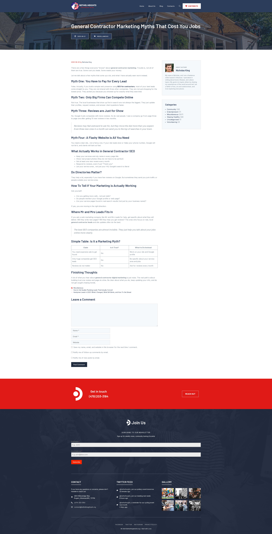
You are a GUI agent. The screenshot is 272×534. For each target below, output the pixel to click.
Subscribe (76, 462)
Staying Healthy (173, 117)
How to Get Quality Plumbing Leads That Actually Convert (93, 290)
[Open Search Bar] (180, 6)
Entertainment (172, 112)
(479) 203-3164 (98, 396)
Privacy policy (151, 524)
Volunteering (172, 122)
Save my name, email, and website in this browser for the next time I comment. (105, 347)
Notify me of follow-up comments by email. (90, 352)
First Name (75, 441)
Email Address (76, 451)
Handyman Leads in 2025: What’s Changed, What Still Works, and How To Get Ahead (102, 292)
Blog (161, 6)
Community (171, 109)
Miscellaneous (78, 288)
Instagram (138, 524)
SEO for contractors (126, 86)
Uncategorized (173, 119)
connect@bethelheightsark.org (85, 507)
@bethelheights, (125, 489)
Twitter (128, 524)
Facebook (119, 524)
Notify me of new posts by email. (86, 358)
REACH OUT (190, 394)
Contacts (171, 6)
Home (142, 6)
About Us (151, 6)
